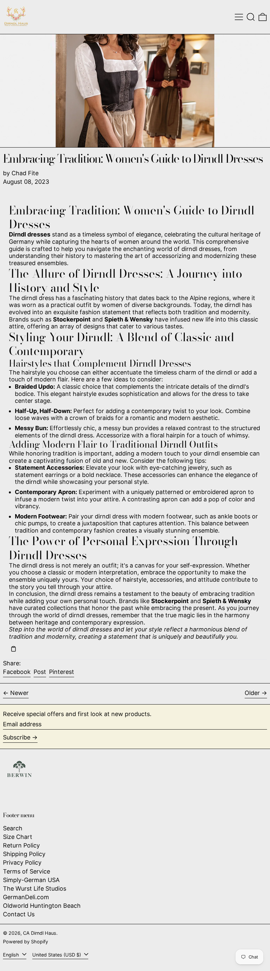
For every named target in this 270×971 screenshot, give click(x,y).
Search (12, 828)
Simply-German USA (31, 879)
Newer (19, 692)
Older (252, 692)
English (11, 954)
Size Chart (17, 836)
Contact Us (19, 914)
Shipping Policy (24, 853)
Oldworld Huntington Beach (42, 905)
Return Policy (21, 845)
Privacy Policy (22, 862)
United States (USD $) (57, 954)
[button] (250, 17)
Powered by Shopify (25, 941)
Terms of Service (26, 871)
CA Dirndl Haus (39, 933)
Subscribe (16, 737)
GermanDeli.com (26, 897)
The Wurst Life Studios (34, 888)
